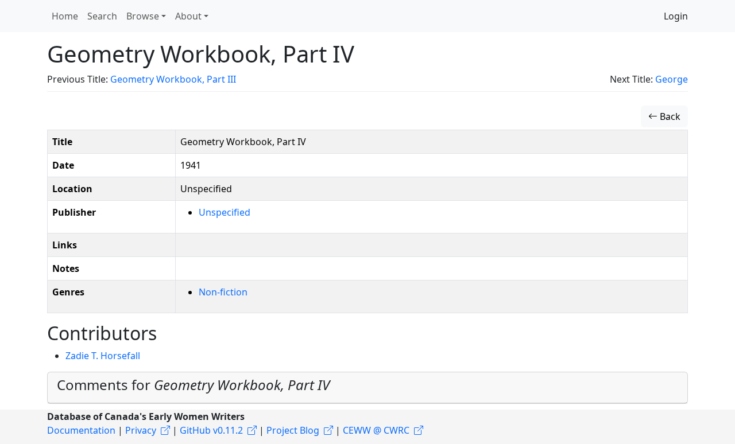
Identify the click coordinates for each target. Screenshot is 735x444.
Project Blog (292, 430)
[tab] (367, 387)
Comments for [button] (193, 384)
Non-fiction (223, 292)
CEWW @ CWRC (376, 430)
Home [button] (65, 16)
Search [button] (102, 16)
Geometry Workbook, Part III (173, 79)
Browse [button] (142, 16)
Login (676, 16)
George (671, 79)
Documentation (81, 430)
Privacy (140, 430)
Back (668, 116)
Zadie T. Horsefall (102, 355)
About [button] (188, 16)
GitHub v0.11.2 (211, 430)
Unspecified (224, 212)
